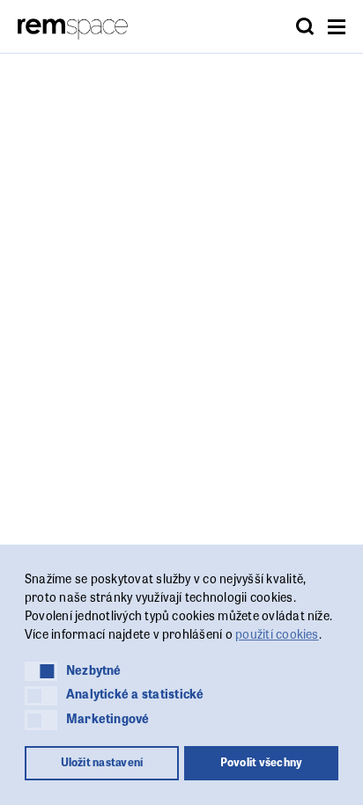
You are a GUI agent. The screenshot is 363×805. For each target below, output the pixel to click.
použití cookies (277, 633)
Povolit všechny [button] (261, 762)
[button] (41, 671)
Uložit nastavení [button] (102, 762)
